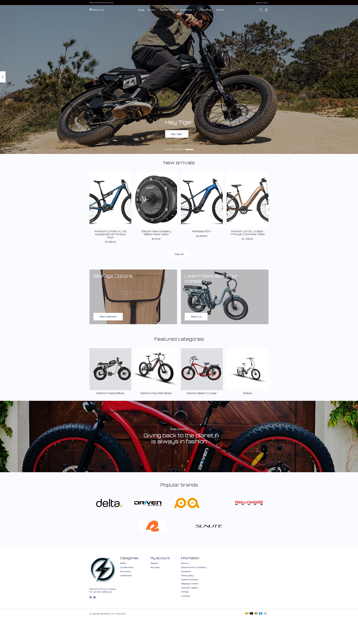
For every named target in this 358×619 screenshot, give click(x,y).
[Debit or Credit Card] (251, 613)
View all (179, 254)
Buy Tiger (176, 134)
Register (154, 563)
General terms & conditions (194, 567)
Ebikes (247, 393)
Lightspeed (130, 614)
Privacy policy (187, 575)
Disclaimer (186, 571)
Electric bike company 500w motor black (156, 233)
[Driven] (147, 503)
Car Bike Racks (127, 567)
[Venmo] (260, 613)
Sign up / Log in (262, 2)
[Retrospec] (152, 526)
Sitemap (185, 591)
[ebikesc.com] (97, 10)
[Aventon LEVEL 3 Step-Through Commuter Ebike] (247, 199)
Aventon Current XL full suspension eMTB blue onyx (110, 234)
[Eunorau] (186, 503)
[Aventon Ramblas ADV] (202, 199)
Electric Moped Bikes (110, 393)
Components (126, 575)
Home (141, 9)
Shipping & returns (189, 583)
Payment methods (189, 579)
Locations (185, 595)
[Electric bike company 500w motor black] (156, 199)
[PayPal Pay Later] (256, 613)
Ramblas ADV (201, 231)
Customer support (189, 587)
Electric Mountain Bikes (156, 393)
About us (185, 563)
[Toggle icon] (261, 9)
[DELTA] (109, 503)
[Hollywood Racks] (248, 503)
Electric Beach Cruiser (202, 393)
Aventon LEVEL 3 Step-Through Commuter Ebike (247, 233)
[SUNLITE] (208, 526)
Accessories (125, 571)
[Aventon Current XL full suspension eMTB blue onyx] (110, 199)
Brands (220, 9)
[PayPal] (247, 613)
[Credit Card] (265, 613)
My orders (155, 567)
